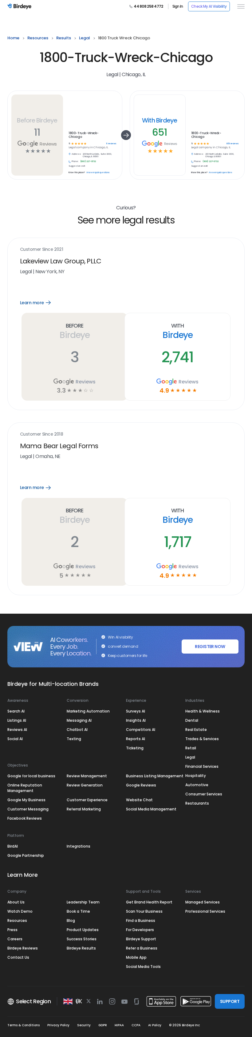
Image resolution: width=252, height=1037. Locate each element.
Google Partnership (25, 855)
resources (37, 38)
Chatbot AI (77, 729)
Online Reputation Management (24, 788)
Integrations (78, 846)
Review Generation (85, 785)
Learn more (40, 302)
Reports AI (135, 738)
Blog (71, 920)
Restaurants (197, 803)
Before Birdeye (37, 120)
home (13, 38)
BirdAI (12, 846)
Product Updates (83, 929)
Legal (190, 757)
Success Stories (81, 939)
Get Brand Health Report (149, 902)
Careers (14, 939)
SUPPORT (229, 1001)
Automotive (196, 784)
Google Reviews (141, 785)
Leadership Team (83, 902)
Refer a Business (141, 948)
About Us (16, 902)
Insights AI (136, 720)
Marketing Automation (88, 711)
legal (84, 38)
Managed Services (202, 902)
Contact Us (18, 957)
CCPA (136, 1025)
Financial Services (202, 766)
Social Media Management (151, 809)
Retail (190, 748)
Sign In (177, 6)
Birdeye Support (141, 939)
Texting (74, 738)
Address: (76, 154)
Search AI (16, 711)
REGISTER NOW (210, 646)
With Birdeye (159, 120)
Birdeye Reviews (22, 948)
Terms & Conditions (23, 1025)
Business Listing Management (154, 776)
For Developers (140, 929)
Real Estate (196, 729)
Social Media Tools (143, 966)
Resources (17, 920)
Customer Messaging (28, 809)
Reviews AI (17, 729)
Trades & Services (202, 738)
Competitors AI (140, 729)
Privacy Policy (58, 1025)
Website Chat (139, 799)
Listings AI (16, 720)
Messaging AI (79, 720)
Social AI (15, 738)
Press (12, 929)
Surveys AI (135, 711)
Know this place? (77, 172)
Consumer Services (203, 794)
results (63, 38)
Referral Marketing (84, 809)
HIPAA (119, 1025)
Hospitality (195, 775)
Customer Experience (87, 799)
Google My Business (26, 799)
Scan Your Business (144, 911)
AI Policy (154, 1025)
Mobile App (136, 957)
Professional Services (205, 911)
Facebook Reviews (24, 818)
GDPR (102, 1025)
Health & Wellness (202, 711)
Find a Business (140, 920)
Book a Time (78, 911)
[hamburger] (240, 6)
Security (84, 1025)
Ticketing (135, 748)
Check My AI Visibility (209, 6)
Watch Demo (20, 911)
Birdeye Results (81, 948)
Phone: (75, 161)
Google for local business (31, 776)
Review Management (87, 776)
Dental (191, 720)
